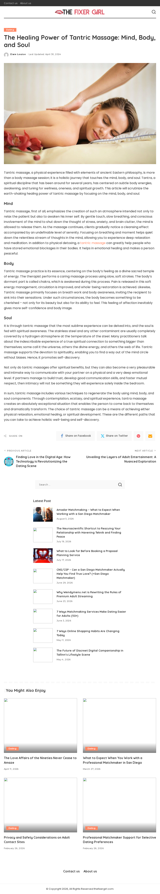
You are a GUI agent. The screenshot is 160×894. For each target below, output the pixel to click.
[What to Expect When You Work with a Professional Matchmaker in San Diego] (119, 725)
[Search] (153, 12)
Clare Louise (18, 54)
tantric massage (93, 243)
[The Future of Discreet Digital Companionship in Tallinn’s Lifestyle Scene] (43, 655)
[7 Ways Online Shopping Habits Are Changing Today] (43, 635)
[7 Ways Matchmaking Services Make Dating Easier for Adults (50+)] (43, 616)
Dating (10, 29)
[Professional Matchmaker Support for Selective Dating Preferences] (119, 805)
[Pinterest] (138, 436)
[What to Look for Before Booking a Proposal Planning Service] (43, 555)
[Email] (150, 436)
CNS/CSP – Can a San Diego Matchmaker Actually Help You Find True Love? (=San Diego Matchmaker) (91, 574)
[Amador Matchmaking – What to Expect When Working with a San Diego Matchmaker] (43, 514)
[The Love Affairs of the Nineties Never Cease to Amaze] (40, 725)
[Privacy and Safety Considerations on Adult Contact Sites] (40, 805)
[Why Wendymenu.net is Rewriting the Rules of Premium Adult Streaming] (43, 596)
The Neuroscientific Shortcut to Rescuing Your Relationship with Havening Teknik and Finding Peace (89, 532)
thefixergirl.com (104, 889)
